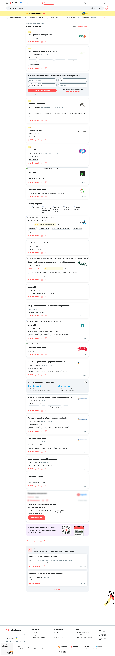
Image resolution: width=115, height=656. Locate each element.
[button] (103, 630)
